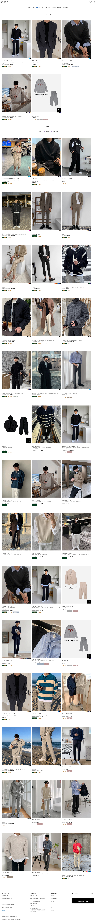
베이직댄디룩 (48, 131)
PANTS (44, 1)
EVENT (52, 910)
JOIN (36, 7)
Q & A (52, 907)
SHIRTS (39, 1)
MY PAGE (48, 7)
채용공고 (52, 903)
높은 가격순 (88, 128)
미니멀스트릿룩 (55, 131)
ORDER (53, 7)
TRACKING (59, 7)
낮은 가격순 (82, 128)
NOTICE (52, 906)
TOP (34, 1)
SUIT (53, 1)
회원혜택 (52, 895)
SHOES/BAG (59, 1)
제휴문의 (52, 901)
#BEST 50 (20, 1)
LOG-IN (29, 7)
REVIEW (52, 909)
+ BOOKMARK (65, 7)
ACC (65, 1)
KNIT (30, 1)
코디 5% (49, 1)
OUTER (25, 1)
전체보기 (40, 131)
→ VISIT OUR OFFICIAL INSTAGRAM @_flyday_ (83, 900)
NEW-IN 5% (13, 1)
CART (43, 7)
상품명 (93, 128)
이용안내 (52, 900)
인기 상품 (77, 128)
